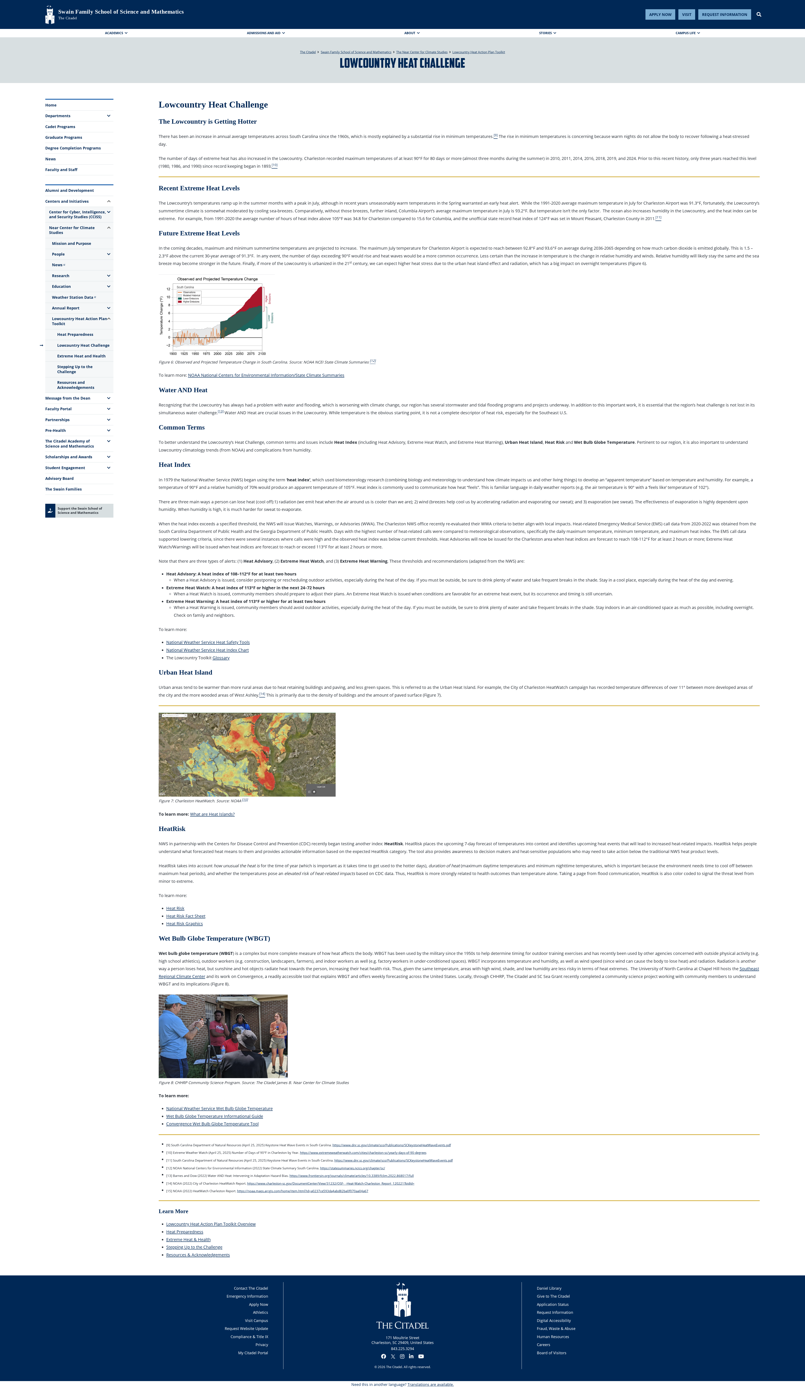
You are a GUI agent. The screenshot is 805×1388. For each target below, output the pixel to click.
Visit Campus (256, 1320)
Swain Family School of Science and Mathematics (121, 12)
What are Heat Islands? (212, 814)
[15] (245, 799)
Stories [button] (545, 33)
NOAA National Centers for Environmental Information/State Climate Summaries (266, 375)
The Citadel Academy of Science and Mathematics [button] (69, 443)
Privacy (262, 1344)
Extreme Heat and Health (81, 355)
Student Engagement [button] (65, 467)
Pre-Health (55, 430)
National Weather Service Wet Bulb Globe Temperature (219, 1108)
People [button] (58, 254)
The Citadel (394, 1367)
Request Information (724, 14)
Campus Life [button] (686, 33)
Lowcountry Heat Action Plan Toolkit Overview (211, 1224)
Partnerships (57, 419)
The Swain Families (63, 489)
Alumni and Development (69, 190)
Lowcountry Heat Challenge (83, 345)
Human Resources (553, 1336)
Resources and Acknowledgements (75, 385)
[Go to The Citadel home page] (50, 14)
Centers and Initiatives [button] (67, 201)
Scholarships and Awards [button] (68, 456)
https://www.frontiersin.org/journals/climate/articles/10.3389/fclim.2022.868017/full (352, 1176)
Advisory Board (59, 478)
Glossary (221, 658)
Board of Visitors (551, 1352)
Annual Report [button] (65, 307)
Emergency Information (247, 1296)
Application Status (553, 1304)
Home (51, 105)
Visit (686, 14)
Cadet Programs (60, 126)
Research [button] (60, 275)
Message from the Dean (67, 398)
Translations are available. (431, 1384)
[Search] (759, 14)
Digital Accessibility (554, 1320)
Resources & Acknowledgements (198, 1255)
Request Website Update (246, 1328)
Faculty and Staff (61, 169)
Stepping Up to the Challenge (75, 369)
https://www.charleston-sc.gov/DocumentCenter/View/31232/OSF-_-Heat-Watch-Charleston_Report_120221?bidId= (330, 1183)
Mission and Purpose (71, 243)
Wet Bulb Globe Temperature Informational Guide (214, 1116)
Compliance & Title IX (249, 1336)
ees (424, 1152)
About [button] (409, 33)
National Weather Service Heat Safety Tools (208, 642)
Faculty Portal (58, 408)
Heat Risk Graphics (184, 923)
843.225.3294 (402, 1348)
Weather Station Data (72, 297)
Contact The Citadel (251, 1288)
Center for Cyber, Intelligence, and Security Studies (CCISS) (77, 214)
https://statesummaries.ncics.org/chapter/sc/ (352, 1168)
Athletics (260, 1312)
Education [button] (61, 286)
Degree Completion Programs (73, 148)
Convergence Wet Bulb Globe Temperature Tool (212, 1124)
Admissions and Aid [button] (263, 33)
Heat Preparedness (75, 334)
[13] (221, 411)
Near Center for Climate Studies (72, 230)
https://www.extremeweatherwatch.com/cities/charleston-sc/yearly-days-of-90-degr (361, 1152)
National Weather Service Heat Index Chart (207, 650)
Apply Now (660, 14)
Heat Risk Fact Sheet (185, 916)
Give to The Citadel (553, 1296)
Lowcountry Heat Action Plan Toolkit (79, 321)
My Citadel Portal (253, 1352)
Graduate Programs (63, 137)
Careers (543, 1344)
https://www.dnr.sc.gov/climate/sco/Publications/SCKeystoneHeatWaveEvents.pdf (391, 1145)
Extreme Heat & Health (188, 1239)
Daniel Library (549, 1288)
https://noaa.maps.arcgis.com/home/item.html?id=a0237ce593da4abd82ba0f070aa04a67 (302, 1191)
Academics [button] (114, 33)
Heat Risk (175, 908)
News (50, 158)
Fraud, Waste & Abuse (556, 1328)
